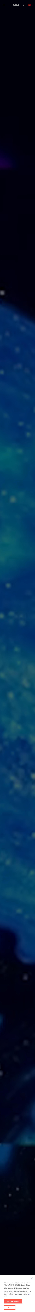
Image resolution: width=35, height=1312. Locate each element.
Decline (9, 1307)
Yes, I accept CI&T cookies (13, 1301)
